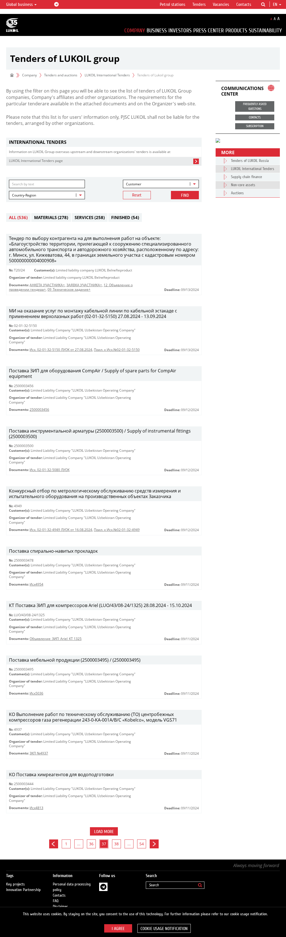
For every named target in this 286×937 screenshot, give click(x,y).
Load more (104, 831)
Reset (137, 195)
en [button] (275, 4)
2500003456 (39, 409)
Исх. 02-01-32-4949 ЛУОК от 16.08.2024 (61, 530)
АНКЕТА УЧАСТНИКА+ (47, 285)
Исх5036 (36, 693)
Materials (51, 217)
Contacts (243, 4)
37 (104, 843)
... (78, 843)
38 (116, 843)
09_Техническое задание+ (68, 289)
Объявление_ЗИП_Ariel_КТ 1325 (56, 639)
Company (134, 30)
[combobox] (161, 184)
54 (141, 843)
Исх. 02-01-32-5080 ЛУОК (50, 470)
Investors (180, 30)
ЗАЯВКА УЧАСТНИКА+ (84, 285)
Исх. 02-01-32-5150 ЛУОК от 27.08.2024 (61, 350)
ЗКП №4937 (39, 753)
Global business (20, 4)
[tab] (103, 142)
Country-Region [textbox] (24, 195)
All (18, 217)
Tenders (199, 4)
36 (91, 843)
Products (236, 30)
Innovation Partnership (23, 890)
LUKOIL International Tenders (107, 75)
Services (90, 217)
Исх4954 (36, 584)
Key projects (15, 884)
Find (185, 195)
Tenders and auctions (60, 75)
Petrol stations (172, 4)
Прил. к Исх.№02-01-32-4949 (117, 530)
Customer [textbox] (133, 184)
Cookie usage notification (164, 928)
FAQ (56, 901)
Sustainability (265, 30)
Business (157, 30)
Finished (125, 217)
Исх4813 (36, 808)
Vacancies (221, 4)
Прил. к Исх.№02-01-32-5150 (117, 350)
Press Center (208, 30)
